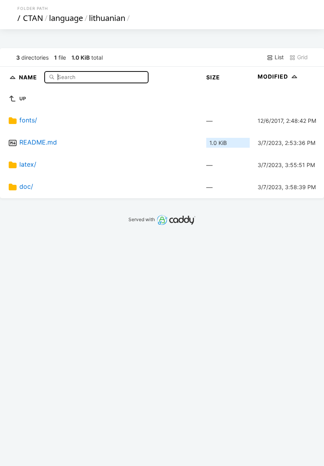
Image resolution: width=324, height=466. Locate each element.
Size (213, 77)
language (66, 18)
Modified (274, 76)
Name (29, 76)
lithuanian (107, 18)
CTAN (33, 18)
